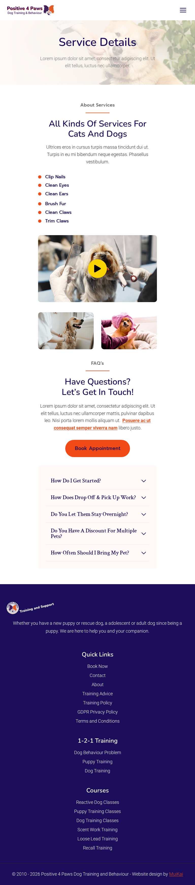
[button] (97, 268)
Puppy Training (97, 761)
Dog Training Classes (97, 820)
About (98, 684)
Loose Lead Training (97, 838)
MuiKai (176, 874)
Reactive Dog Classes (97, 802)
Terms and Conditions (98, 721)
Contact (98, 675)
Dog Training (97, 770)
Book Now (97, 666)
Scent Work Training (97, 829)
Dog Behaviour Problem (97, 752)
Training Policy (97, 702)
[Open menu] (183, 10)
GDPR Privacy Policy (97, 712)
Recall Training (97, 848)
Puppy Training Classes (97, 811)
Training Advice (97, 693)
